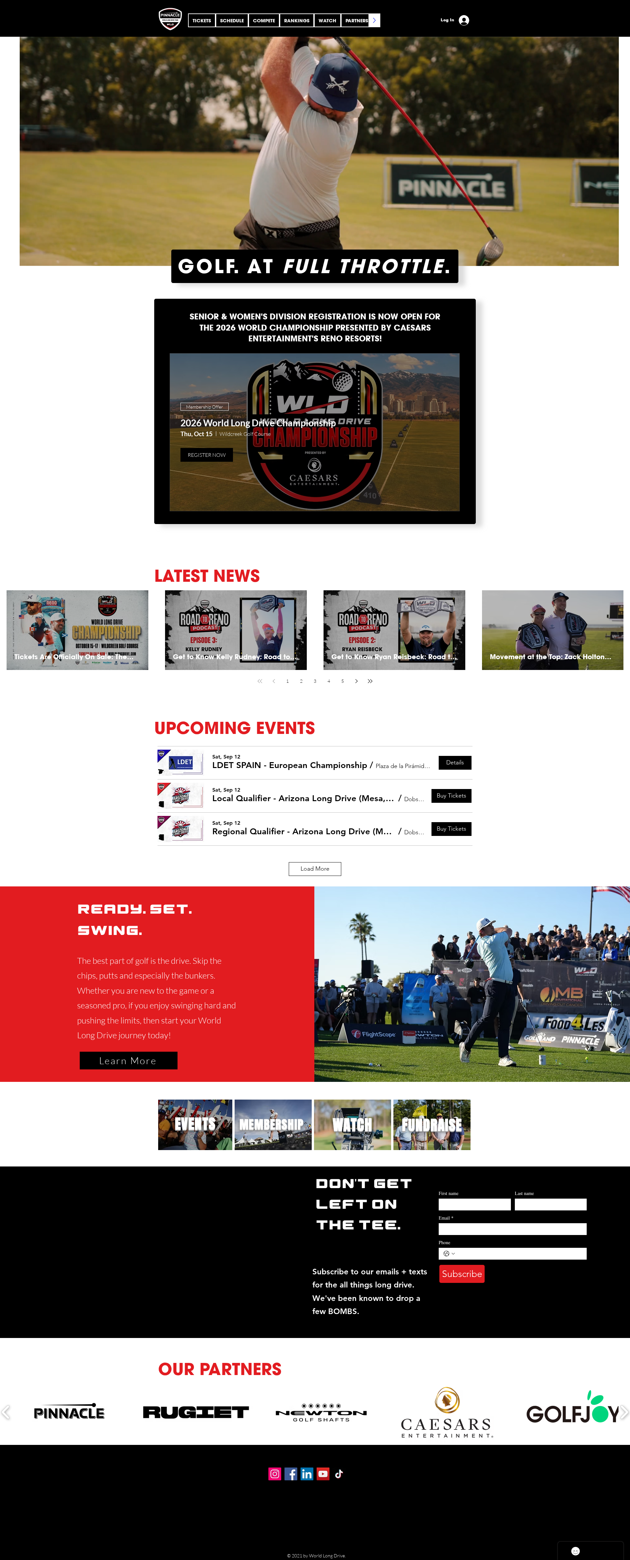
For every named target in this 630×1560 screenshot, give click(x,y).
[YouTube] (323, 1474)
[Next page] (356, 681)
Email (446, 1218)
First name (448, 1193)
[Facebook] (290, 1474)
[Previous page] (274, 681)
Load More (315, 868)
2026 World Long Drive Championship (258, 422)
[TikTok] (339, 1474)
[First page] (260, 681)
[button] (264, 20)
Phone (444, 1242)
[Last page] (370, 681)
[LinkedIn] (307, 1474)
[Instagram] (274, 1474)
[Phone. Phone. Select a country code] (449, 1254)
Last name (524, 1193)
